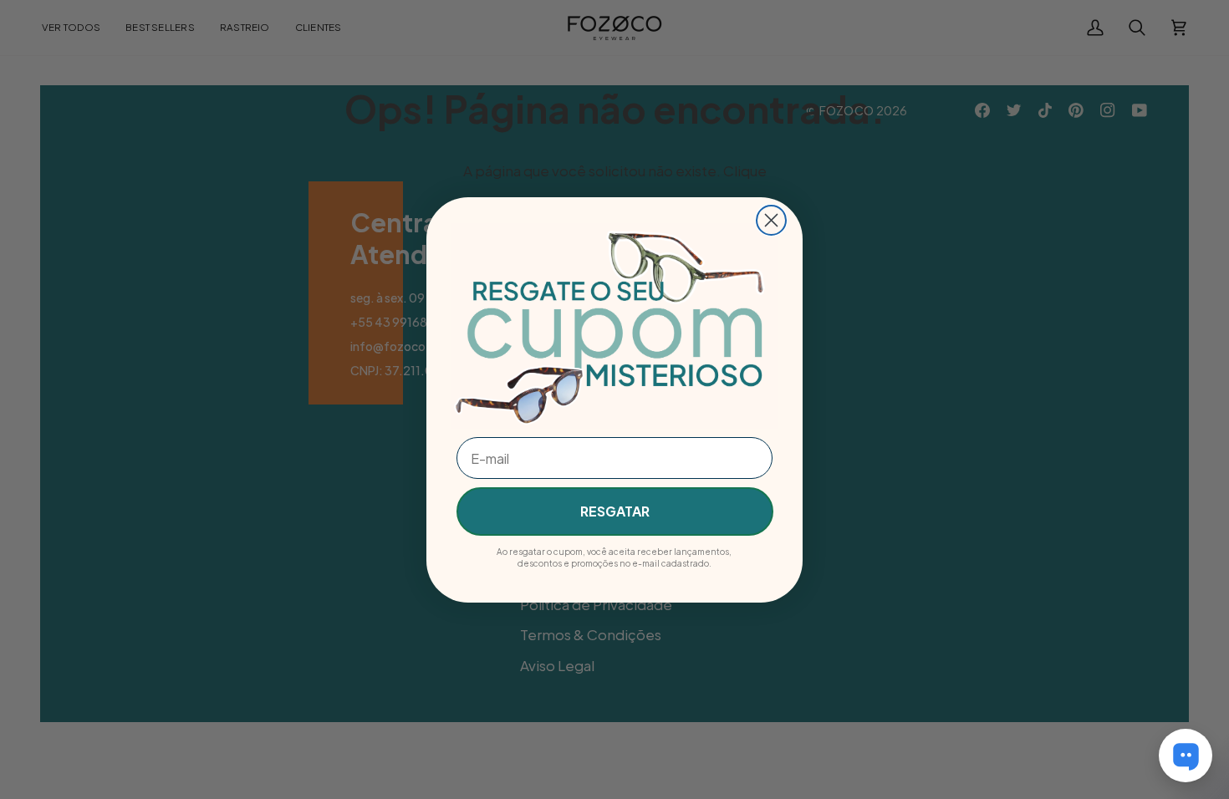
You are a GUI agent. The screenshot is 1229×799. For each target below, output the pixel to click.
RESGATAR (615, 511)
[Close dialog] (771, 220)
